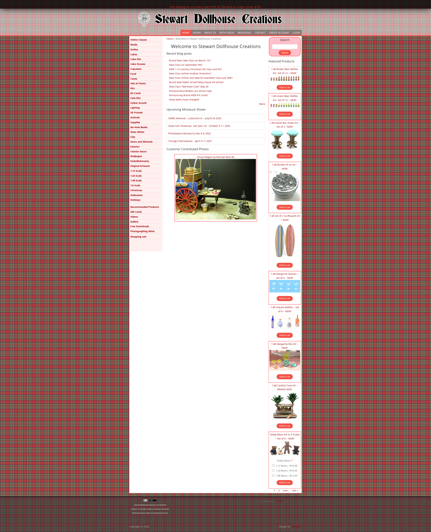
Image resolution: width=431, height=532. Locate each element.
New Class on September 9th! (185, 64)
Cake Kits (135, 59)
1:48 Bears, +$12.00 (286, 475)
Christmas (136, 190)
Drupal (279, 501)
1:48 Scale (136, 180)
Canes (133, 78)
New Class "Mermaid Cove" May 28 (188, 86)
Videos (134, 216)
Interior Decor (138, 151)
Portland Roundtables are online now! (190, 91)
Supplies (135, 122)
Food (133, 73)
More (262, 104)
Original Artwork (140, 166)
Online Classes (138, 39)
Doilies (134, 49)
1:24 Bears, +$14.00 (286, 470)
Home (185, 32)
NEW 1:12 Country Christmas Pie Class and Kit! (195, 69)
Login (296, 32)
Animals (135, 117)
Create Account (279, 32)
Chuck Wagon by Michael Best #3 (215, 157)
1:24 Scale (136, 175)
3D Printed (136, 112)
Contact (260, 32)
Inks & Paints (138, 83)
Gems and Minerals (141, 141)
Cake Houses (137, 64)
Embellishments (139, 161)
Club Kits (135, 98)
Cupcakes (135, 68)
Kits (132, 88)
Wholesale (244, 32)
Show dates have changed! (184, 99)
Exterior (135, 146)
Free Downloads (139, 226)
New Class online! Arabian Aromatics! (190, 73)
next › (286, 490)
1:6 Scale (135, 185)
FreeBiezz (296, 526)
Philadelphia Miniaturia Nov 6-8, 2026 (189, 133)
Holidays (135, 199)
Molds (133, 44)
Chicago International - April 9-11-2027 (190, 141)
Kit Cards (135, 93)
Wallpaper (136, 156)
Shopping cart (138, 236)
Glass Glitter (137, 132)
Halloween (136, 195)
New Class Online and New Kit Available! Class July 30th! (201, 77)
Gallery (134, 221)
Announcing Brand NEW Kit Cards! (188, 95)
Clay (132, 136)
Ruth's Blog (226, 32)
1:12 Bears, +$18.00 (286, 465)
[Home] (210, 19)
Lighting (135, 107)
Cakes (133, 54)
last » (295, 490)
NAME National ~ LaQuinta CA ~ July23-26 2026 (194, 118)
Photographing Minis (142, 231)
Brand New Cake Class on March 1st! (189, 60)
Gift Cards (136, 211)
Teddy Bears (285, 460)
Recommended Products (144, 207)
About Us (210, 32)
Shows (197, 32)
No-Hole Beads (138, 127)
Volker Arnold (138, 103)
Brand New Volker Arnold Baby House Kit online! (196, 82)
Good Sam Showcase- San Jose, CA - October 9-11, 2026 (199, 125)
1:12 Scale (136, 170)
